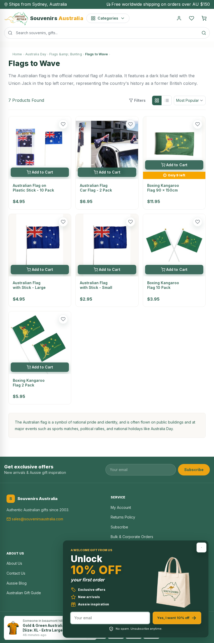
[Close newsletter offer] (201, 547)
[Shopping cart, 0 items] (204, 18)
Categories (108, 18)
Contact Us (16, 573)
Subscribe (194, 469)
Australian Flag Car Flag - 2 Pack (96, 187)
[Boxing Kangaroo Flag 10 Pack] (174, 245)
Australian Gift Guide (24, 593)
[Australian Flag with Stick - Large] (40, 245)
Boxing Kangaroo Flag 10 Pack (163, 285)
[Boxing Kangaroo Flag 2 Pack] (40, 342)
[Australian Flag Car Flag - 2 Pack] (107, 147)
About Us (14, 563)
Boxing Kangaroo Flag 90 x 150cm (163, 187)
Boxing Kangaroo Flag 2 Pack (29, 382)
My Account (121, 507)
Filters (140, 100)
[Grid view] (157, 100)
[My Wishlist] (191, 18)
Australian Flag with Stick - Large (29, 285)
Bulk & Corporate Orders (132, 536)
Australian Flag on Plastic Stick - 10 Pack (33, 187)
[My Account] (179, 18)
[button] (63, 124)
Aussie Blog (17, 583)
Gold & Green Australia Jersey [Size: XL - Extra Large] (50, 627)
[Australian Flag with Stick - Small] (107, 245)
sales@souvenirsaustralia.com (37, 519)
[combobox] (107, 33)
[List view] (166, 100)
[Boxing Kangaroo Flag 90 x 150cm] (174, 143)
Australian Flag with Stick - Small (96, 285)
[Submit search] (204, 33)
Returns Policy (123, 517)
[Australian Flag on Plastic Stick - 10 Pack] (40, 147)
